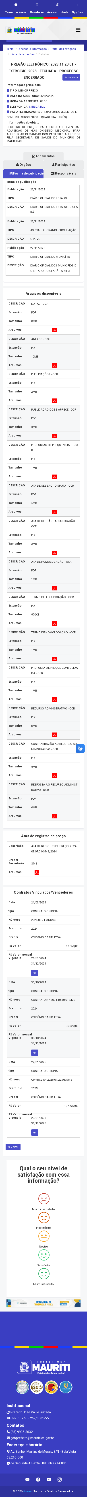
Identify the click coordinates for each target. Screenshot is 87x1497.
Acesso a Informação (33, 49)
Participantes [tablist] (64, 164)
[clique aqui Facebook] (38, 1480)
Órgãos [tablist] (25, 164)
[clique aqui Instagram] (60, 1480)
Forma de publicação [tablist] (28, 173)
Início (10, 49)
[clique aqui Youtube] (49, 1480)
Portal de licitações (63, 49)
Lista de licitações (23, 54)
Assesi (27, 1491)
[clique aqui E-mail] (27, 1480)
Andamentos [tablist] (45, 156)
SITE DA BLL (37, 106)
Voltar (14, 1147)
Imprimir (72, 77)
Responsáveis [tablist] (65, 173)
